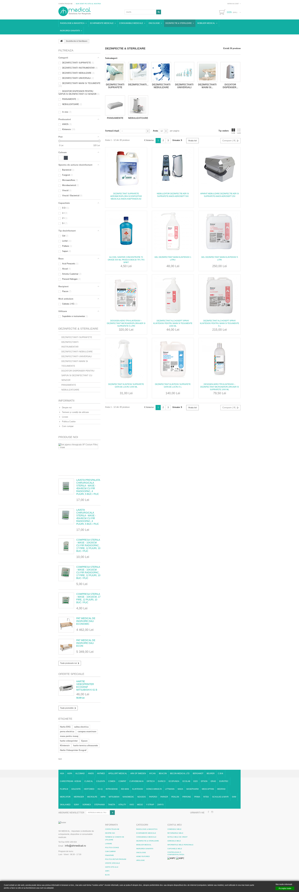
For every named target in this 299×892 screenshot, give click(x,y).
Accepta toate (285, 888)
